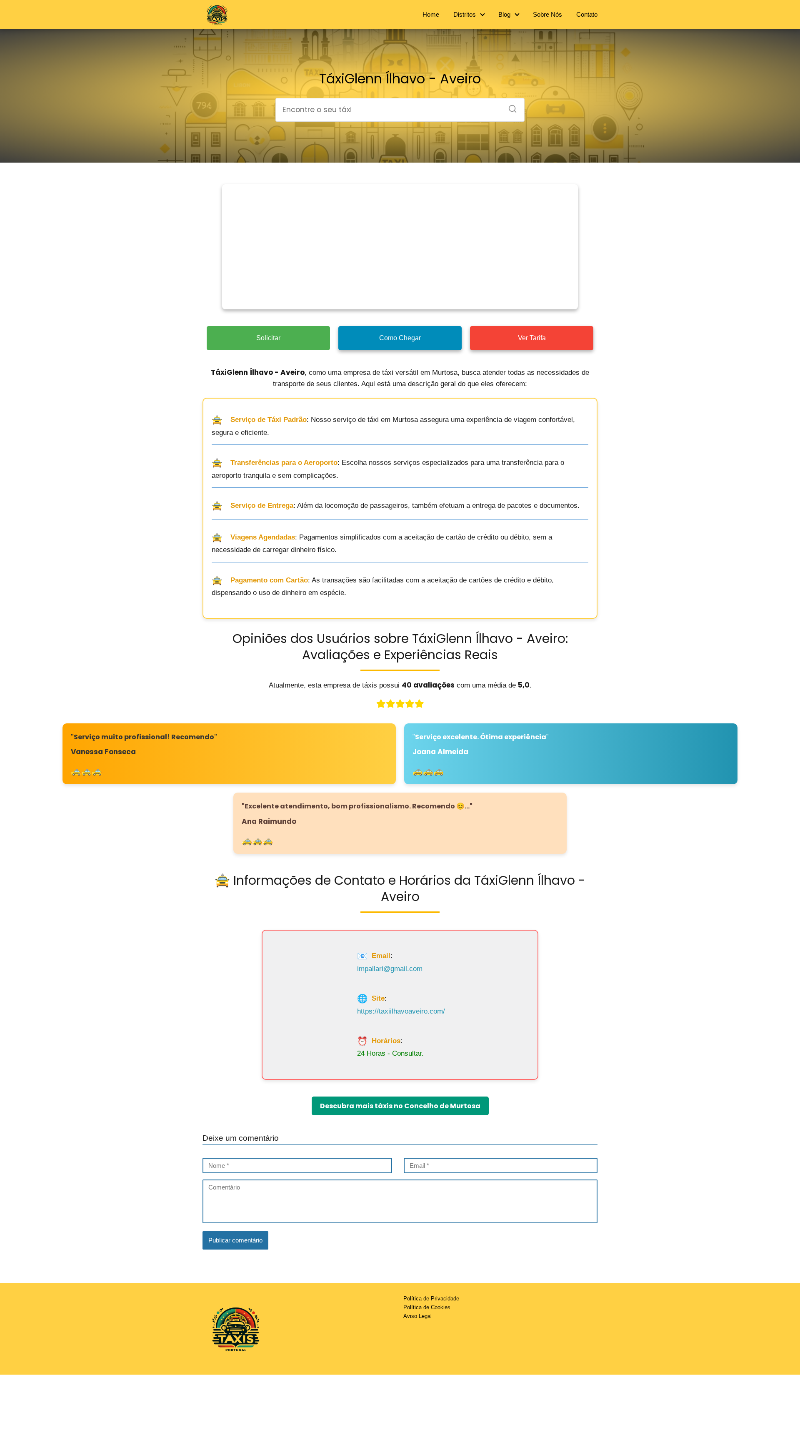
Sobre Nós (547, 14)
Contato (587, 14)
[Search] (509, 106)
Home (430, 14)
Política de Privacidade (431, 1298)
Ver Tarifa (532, 337)
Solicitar (268, 337)
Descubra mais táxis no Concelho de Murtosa (400, 1106)
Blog (504, 14)
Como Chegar (400, 337)
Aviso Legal (417, 1316)
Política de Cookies (426, 1307)
